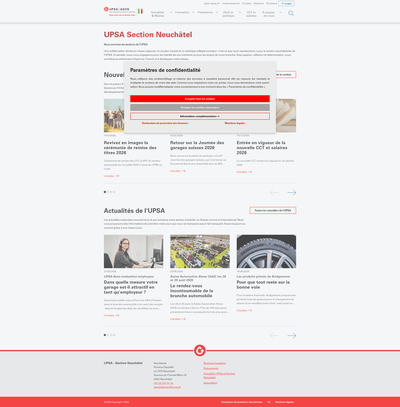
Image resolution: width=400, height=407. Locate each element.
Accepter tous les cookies (200, 98)
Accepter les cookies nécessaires (200, 107)
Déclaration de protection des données (165, 123)
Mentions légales (235, 123)
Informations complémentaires (198, 116)
